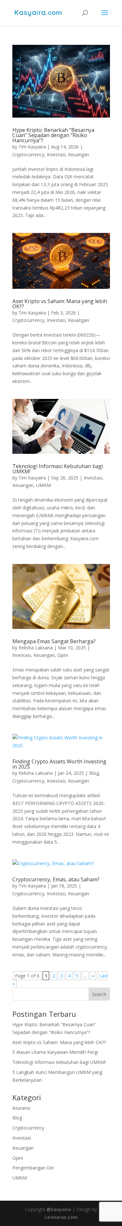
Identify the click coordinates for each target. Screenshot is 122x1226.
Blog (94, 773)
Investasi (56, 154)
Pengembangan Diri (33, 1168)
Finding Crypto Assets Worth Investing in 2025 (59, 764)
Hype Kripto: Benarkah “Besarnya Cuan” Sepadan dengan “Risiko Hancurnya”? (53, 135)
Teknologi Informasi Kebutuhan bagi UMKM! (57, 469)
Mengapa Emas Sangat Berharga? (54, 641)
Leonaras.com (61, 1217)
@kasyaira (59, 1209)
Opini (62, 655)
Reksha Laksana (36, 648)
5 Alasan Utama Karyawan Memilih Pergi (55, 1052)
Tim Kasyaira (32, 147)
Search (99, 994)
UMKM (43, 485)
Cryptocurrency (28, 154)
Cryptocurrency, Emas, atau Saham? (56, 879)
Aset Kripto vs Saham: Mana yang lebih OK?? (59, 304)
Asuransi (21, 1108)
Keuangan (78, 154)
